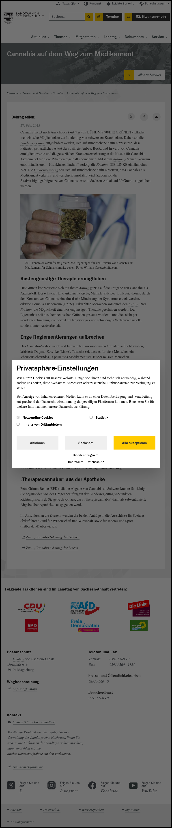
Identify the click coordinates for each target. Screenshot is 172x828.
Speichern (86, 442)
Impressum (75, 462)
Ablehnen (37, 442)
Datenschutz (95, 462)
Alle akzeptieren (134, 442)
